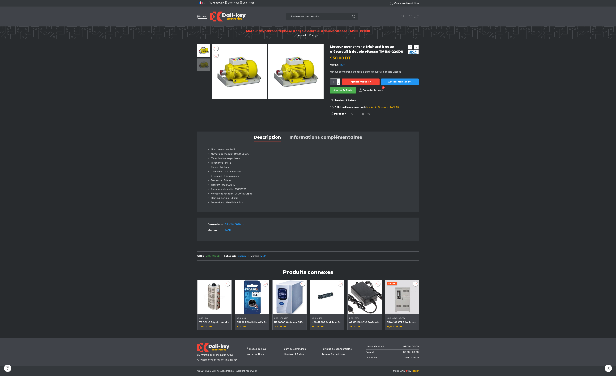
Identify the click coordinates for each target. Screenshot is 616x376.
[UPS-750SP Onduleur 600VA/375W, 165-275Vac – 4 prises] (327, 297)
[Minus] (338, 83)
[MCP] (413, 52)
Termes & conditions (333, 354)
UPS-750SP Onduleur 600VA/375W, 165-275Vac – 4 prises (327, 322)
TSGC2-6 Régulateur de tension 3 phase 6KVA (214, 322)
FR (203, 2)
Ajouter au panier (361, 81)
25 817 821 (248, 2)
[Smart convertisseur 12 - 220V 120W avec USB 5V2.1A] (416, 47)
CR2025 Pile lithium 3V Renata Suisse (252, 322)
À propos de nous (256, 349)
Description (267, 137)
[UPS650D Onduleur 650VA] (290, 297)
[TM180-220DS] (203, 50)
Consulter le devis (373, 90)
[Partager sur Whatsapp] (368, 113)
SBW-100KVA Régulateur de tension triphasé (402, 322)
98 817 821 (233, 2)
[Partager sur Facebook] (357, 114)
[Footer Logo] (213, 347)
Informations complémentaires (326, 137)
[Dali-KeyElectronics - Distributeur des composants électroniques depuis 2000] (228, 16)
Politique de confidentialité (337, 349)
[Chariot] (402, 16)
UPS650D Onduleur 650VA (289, 322)
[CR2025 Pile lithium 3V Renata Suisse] (252, 297)
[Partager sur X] (352, 114)
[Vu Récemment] (608, 368)
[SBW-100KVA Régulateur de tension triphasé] (402, 297)
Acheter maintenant (399, 81)
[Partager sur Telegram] (363, 113)
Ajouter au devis (343, 90)
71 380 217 (218, 2)
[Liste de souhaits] (215, 48)
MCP (342, 64)
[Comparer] (215, 55)
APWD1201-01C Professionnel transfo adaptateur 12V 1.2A (364, 322)
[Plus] (338, 80)
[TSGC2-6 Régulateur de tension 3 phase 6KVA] (214, 297)
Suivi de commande (295, 349)
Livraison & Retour (344, 100)
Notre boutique (255, 354)
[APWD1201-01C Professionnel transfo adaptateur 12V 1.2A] (365, 297)
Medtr (415, 370)
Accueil (302, 35)
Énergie (313, 35)
